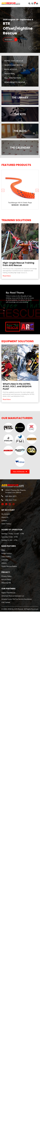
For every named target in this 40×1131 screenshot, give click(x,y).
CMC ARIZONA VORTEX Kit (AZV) (20, 203)
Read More (7, 276)
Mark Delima (15, 292)
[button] (29, 3)
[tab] (4, 308)
